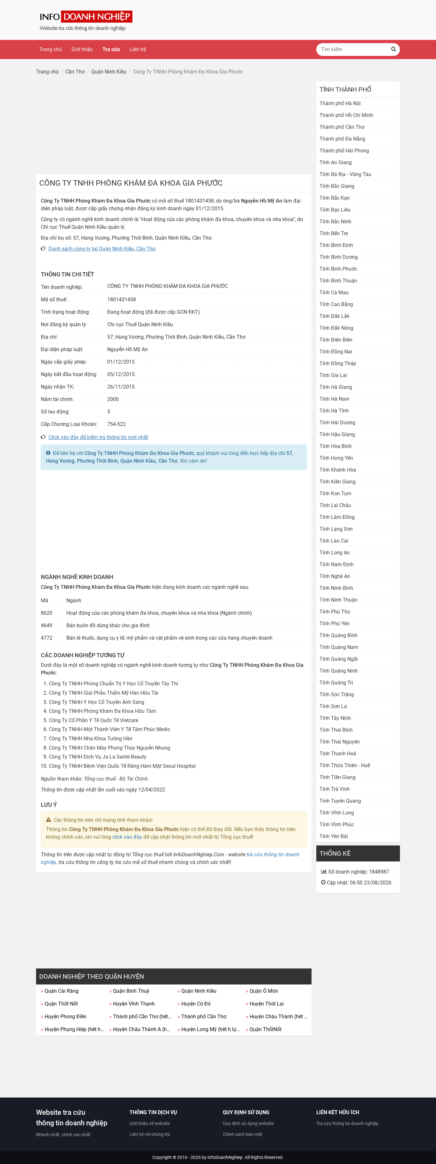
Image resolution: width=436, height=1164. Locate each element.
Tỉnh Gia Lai (333, 375)
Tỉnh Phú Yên (334, 624)
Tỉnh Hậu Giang (337, 434)
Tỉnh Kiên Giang (337, 482)
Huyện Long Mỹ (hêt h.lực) (209, 1029)
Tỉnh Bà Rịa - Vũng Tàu (345, 174)
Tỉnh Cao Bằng (336, 304)
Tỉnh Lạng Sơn (336, 529)
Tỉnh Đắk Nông (336, 328)
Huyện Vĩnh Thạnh (132, 1004)
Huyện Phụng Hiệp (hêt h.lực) (72, 1029)
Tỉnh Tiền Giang (337, 777)
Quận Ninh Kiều (196, 991)
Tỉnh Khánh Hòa (337, 470)
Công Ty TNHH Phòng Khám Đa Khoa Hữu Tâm (102, 711)
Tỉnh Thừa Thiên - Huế (344, 765)
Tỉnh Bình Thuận (338, 281)
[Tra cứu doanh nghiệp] (87, 20)
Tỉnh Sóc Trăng (336, 694)
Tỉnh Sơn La (333, 706)
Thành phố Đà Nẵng (342, 139)
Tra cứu (111, 49)
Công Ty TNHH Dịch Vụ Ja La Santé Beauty (98, 757)
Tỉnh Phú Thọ (334, 612)
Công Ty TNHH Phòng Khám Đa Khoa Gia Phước (139, 453)
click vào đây (127, 837)
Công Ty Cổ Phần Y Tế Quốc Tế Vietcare (93, 720)
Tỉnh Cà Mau (334, 292)
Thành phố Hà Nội (340, 103)
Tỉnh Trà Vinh (334, 789)
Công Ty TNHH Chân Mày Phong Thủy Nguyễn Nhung (109, 748)
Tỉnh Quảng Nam (338, 647)
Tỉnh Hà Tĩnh (334, 411)
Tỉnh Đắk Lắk (334, 316)
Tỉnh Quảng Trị (336, 683)
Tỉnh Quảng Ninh (338, 671)
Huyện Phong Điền (63, 1017)
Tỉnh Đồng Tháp (337, 363)
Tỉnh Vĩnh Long (336, 813)
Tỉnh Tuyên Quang (340, 801)
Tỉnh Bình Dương (338, 257)
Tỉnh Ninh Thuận (338, 600)
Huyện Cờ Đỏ (194, 1004)
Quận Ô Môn (262, 991)
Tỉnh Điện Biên (335, 340)
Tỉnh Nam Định (336, 564)
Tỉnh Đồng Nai (335, 352)
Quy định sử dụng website (248, 1123)
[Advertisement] (174, 126)
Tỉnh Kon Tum (335, 493)
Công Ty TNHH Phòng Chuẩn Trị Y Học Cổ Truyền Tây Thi (113, 684)
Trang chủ (50, 49)
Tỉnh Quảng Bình (338, 635)
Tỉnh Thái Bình (336, 730)
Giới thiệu (82, 49)
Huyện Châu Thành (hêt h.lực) (277, 1017)
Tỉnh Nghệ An (334, 576)
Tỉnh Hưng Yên (336, 458)
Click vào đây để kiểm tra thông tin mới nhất (98, 437)
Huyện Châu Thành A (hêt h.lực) (141, 1029)
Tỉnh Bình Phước (338, 269)
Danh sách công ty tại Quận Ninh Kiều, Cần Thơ (102, 249)
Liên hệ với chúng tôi (150, 1134)
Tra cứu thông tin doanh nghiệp (347, 1123)
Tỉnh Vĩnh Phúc (336, 824)
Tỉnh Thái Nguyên (339, 742)
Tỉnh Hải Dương (337, 423)
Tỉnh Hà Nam (334, 399)
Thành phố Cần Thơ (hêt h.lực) (141, 1017)
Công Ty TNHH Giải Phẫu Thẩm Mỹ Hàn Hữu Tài (103, 693)
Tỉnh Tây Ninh (335, 718)
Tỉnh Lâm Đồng (337, 517)
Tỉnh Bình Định (336, 245)
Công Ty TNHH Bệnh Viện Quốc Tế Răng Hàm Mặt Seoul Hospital (122, 766)
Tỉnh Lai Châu (335, 505)
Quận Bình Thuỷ (129, 991)
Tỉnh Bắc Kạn (334, 198)
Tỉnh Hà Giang (335, 387)
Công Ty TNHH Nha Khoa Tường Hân (90, 739)
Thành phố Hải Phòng (344, 151)
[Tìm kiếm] (393, 49)
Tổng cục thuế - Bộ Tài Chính (116, 779)
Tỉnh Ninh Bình (336, 588)
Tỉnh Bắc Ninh (335, 222)
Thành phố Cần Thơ (201, 1017)
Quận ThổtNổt (264, 1029)
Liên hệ (138, 49)
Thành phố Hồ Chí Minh (346, 115)
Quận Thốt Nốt (59, 1004)
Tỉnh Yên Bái (333, 836)
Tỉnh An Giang (335, 162)
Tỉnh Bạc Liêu (334, 210)
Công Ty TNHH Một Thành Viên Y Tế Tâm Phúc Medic (109, 729)
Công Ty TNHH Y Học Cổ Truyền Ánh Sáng (96, 702)
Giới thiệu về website (150, 1123)
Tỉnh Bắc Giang (336, 186)
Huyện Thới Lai (265, 1004)
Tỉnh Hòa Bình (335, 446)
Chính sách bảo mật (242, 1134)
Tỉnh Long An (334, 553)
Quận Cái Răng (60, 991)
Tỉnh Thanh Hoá (337, 754)
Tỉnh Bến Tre (333, 233)
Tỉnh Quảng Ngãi (338, 659)
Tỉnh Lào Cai (333, 541)
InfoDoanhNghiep (225, 1157)
